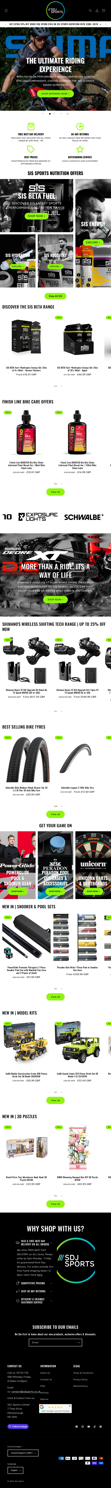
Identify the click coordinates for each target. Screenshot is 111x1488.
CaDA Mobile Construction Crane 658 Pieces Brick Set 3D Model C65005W (26, 1075)
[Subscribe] (78, 1342)
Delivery (44, 1392)
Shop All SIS (55, 296)
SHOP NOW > (36, 216)
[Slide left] (49, 386)
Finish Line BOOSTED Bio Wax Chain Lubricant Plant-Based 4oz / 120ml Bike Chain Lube (77, 465)
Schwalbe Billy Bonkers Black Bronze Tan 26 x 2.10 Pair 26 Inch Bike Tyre (26, 789)
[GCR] (42, 1406)
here (39, 1274)
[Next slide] (61, 114)
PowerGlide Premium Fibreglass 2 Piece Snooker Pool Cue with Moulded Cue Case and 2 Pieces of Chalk (26, 970)
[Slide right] (62, 386)
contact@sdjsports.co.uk (26, 1391)
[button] (6, 10)
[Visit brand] (39, 517)
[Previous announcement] (6, 24)
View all (55, 492)
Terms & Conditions (83, 1373)
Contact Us (46, 1379)
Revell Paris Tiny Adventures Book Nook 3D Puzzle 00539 (26, 1178)
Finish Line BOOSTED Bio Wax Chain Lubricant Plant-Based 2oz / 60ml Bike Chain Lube (26, 465)
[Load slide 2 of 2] (54, 114)
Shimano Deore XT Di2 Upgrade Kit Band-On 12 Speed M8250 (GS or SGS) (26, 691)
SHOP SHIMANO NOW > (56, 93)
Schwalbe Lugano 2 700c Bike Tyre (77, 787)
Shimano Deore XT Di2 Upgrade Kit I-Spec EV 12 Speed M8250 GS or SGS (77, 691)
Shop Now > (17, 891)
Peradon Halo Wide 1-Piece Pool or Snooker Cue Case (77, 968)
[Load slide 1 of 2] (50, 114)
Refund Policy (80, 1386)
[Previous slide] (43, 114)
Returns (44, 1399)
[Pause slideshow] (68, 114)
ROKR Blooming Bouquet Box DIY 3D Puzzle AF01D (77, 1178)
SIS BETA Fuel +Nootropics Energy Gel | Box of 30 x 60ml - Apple (77, 369)
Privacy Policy (80, 1379)
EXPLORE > (93, 242)
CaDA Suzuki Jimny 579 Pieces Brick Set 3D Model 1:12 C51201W (77, 1075)
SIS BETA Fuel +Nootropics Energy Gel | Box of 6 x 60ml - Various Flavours (26, 369)
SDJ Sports (19, 1481)
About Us (45, 1373)
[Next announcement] (105, 24)
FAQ (42, 1386)
